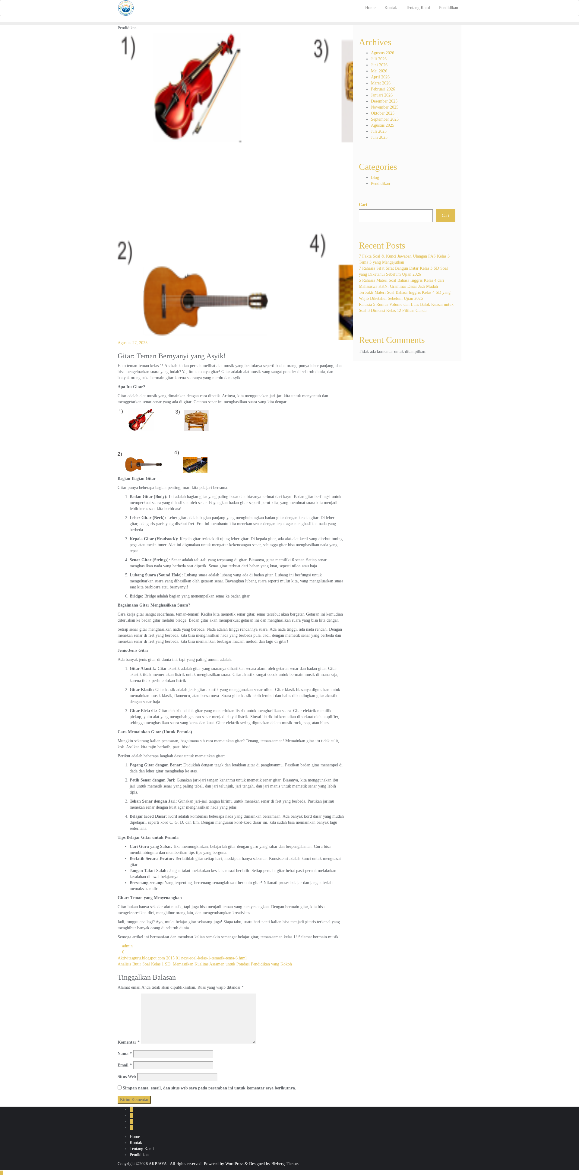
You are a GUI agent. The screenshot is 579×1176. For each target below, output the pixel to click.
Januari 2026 (382, 95)
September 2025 (385, 119)
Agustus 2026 (382, 53)
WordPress (234, 1164)
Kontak (136, 1142)
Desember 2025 (384, 101)
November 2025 (384, 107)
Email (125, 1065)
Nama (125, 1053)
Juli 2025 (379, 131)
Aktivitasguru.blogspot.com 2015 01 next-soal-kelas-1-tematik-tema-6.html (182, 958)
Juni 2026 (379, 65)
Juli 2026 (379, 59)
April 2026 (380, 77)
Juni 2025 (379, 137)
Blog (375, 177)
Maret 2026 (381, 83)
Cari (363, 204)
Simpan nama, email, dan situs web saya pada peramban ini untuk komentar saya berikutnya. (209, 1088)
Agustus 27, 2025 (132, 343)
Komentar (129, 1042)
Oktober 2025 (382, 113)
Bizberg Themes (285, 1164)
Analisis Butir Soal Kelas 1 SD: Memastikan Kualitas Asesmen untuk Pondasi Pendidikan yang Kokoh (205, 964)
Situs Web (127, 1076)
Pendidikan (380, 183)
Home (135, 1136)
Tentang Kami (142, 1148)
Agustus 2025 (382, 125)
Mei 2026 (379, 71)
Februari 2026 (383, 89)
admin (127, 946)
